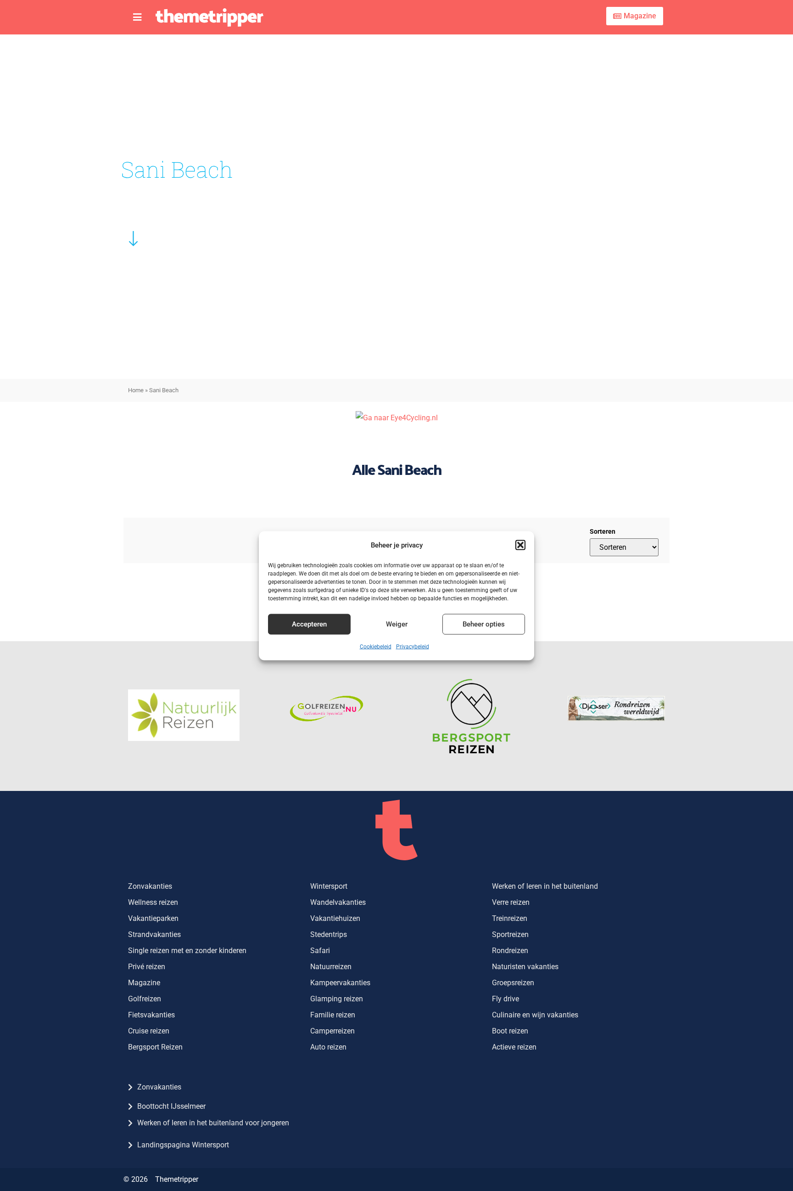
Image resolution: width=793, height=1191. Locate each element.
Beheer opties (484, 624)
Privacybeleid (412, 646)
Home (136, 390)
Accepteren (309, 624)
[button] (520, 544)
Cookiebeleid (375, 646)
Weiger (397, 624)
